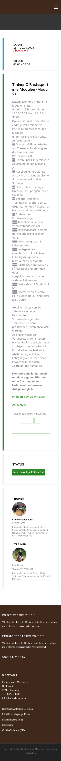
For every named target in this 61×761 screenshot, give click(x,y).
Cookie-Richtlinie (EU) (13, 730)
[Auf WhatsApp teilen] (31, 420)
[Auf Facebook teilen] (24, 420)
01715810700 (18, 523)
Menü (55, 7)
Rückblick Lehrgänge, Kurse (16, 714)
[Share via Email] (37, 420)
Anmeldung (19, 404)
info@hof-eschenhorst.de (14, 698)
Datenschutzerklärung (12, 719)
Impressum (7, 725)
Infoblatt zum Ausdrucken (28, 396)
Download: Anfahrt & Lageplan (17, 709)
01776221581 (26, 569)
